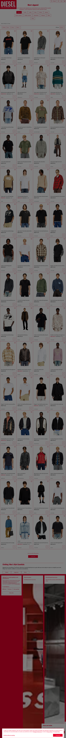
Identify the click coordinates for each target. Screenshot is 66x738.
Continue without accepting (9, 735)
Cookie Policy (57, 731)
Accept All (58, 735)
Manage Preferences (37, 731)
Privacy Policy (49, 731)
